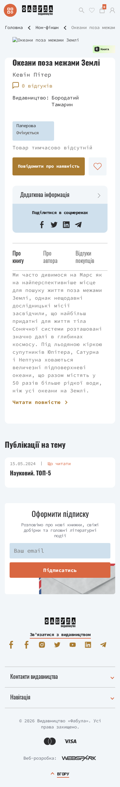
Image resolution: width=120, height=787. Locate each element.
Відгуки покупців (85, 257)
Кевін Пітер (31, 74)
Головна (14, 27)
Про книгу (18, 257)
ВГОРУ (63, 774)
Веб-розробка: (40, 758)
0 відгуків (37, 85)
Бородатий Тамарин (65, 101)
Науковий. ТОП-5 (30, 473)
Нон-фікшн (47, 27)
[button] (42, 224)
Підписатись (60, 570)
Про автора (50, 257)
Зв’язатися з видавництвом (60, 634)
